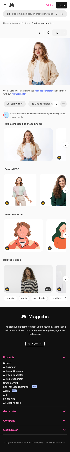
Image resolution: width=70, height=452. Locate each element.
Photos (24, 23)
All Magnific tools (12, 402)
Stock (15, 23)
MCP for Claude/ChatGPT (19, 386)
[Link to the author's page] (6, 115)
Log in (61, 5)
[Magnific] (35, 317)
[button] (35, 343)
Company (9, 420)
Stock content (10, 382)
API (5, 394)
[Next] (57, 104)
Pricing (50, 5)
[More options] (39, 32)
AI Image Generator (44, 91)
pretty (24, 298)
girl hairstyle (39, 298)
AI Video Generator (13, 375)
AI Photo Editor (19, 94)
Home (6, 23)
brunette (10, 298)
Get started (10, 411)
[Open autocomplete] (7, 14)
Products (8, 357)
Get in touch (10, 429)
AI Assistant (9, 367)
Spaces (7, 363)
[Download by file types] (63, 32)
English (35, 343)
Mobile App (9, 398)
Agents (9, 390)
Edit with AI (16, 103)
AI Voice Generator (13, 378)
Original (20, 43)
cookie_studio (16, 117)
